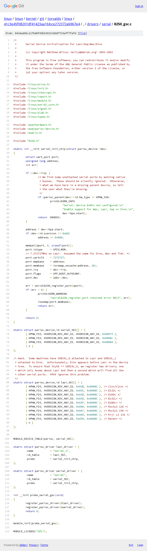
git (42, 18)
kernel (31, 18)
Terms (44, 545)
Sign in (139, 6)
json (140, 545)
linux (8, 18)
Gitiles (23, 545)
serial (106, 24)
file (82, 33)
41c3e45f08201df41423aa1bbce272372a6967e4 (42, 24)
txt (131, 545)
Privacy (33, 545)
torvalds (54, 18)
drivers (93, 24)
